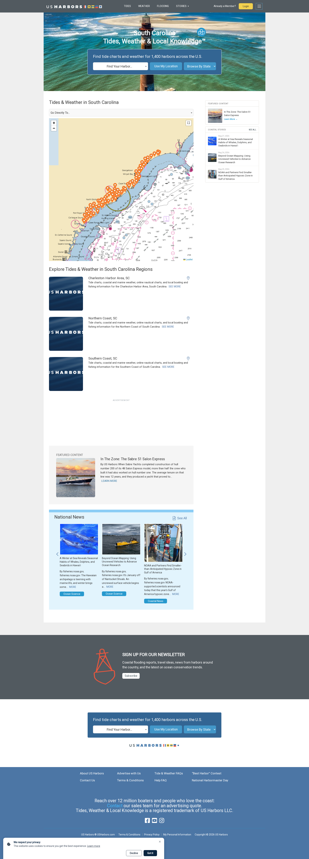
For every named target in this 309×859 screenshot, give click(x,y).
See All (182, 518)
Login (246, 6)
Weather (144, 6)
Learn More (109, 481)
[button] (91, 208)
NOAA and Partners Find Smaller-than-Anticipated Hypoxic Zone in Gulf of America (163, 569)
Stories (181, 6)
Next (185, 552)
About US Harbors (92, 773)
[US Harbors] (74, 6)
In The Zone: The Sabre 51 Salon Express (132, 459)
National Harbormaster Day (210, 780)
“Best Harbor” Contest (206, 773)
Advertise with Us (129, 773)
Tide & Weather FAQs (168, 773)
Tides (127, 6)
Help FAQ (160, 780)
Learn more (93, 846)
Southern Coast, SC (102, 358)
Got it (150, 853)
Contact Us (87, 780)
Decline (134, 853)
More (72, 587)
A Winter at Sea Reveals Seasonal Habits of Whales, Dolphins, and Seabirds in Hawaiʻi (79, 562)
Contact (114, 805)
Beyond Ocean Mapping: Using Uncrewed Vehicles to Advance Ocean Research (119, 562)
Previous (57, 552)
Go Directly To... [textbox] (60, 112)
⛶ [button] (188, 122)
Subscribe (131, 675)
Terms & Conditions (130, 780)
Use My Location (166, 66)
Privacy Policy (152, 834)
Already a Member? (225, 6)
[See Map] (201, 32)
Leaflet (189, 259)
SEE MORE (175, 286)
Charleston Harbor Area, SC (109, 278)
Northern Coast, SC (102, 318)
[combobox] (120, 66)
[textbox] (120, 66)
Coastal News (155, 601)
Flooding (163, 6)
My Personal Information (177, 834)
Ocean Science (71, 593)
